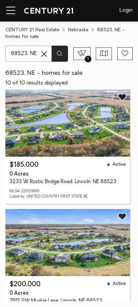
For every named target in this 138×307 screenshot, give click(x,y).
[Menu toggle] (10, 10)
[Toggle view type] (104, 53)
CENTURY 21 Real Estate (32, 30)
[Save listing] (122, 97)
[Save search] (125, 53)
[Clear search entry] (44, 54)
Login (126, 10)
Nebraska (78, 30)
